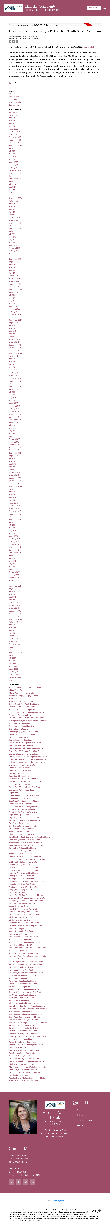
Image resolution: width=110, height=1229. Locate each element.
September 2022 (15, 229)
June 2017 (12, 395)
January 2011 (14, 608)
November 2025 (15, 140)
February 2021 (14, 279)
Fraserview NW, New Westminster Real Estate (26, 845)
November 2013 (15, 514)
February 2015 (14, 472)
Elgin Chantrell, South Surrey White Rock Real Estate (29, 837)
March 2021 (13, 276)
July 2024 (12, 184)
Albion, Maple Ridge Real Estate (21, 693)
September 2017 (15, 387)
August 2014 (13, 489)
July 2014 (12, 492)
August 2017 (13, 389)
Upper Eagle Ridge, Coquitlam (20, 1039)
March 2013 (13, 536)
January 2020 (14, 312)
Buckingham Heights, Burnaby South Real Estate (28, 721)
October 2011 (14, 583)
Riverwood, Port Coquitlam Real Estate (24, 989)
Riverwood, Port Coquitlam (19, 987)
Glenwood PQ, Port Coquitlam (20, 854)
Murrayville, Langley (16, 928)
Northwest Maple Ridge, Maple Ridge (23, 953)
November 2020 (15, 284)
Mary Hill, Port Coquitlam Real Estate (23, 909)
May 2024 (12, 187)
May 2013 (12, 531)
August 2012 (13, 555)
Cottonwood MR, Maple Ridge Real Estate (25, 806)
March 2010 (13, 636)
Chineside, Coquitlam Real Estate (22, 765)
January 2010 (14, 641)
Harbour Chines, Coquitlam (19, 865)
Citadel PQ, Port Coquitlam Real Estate (24, 771)
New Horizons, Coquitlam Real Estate (23, 937)
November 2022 (15, 223)
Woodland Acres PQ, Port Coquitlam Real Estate (27, 1078)
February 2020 (14, 309)
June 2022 (12, 237)
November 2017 (15, 381)
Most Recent (14, 112)
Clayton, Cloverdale (16, 773)
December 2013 (15, 511)
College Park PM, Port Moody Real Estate (25, 787)
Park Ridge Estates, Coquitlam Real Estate (25, 964)
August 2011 (13, 589)
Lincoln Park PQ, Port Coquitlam (21, 892)
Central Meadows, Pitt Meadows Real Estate (26, 748)
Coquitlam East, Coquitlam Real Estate (24, 795)
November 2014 (15, 481)
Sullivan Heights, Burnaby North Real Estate (26, 1028)
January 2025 (14, 168)
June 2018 (12, 362)
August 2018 (13, 356)
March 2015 (13, 470)
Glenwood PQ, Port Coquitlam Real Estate (25, 856)
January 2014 (14, 508)
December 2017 (15, 378)
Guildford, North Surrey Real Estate (23, 862)
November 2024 (15, 173)
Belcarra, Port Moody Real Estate (22, 707)
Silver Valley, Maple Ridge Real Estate (23, 1003)
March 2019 (13, 337)
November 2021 (15, 254)
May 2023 (12, 209)
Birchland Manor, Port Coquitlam (22, 710)
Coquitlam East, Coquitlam (19, 793)
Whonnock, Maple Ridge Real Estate (23, 1070)
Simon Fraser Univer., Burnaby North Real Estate (28, 1009)
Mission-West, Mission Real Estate (22, 920)
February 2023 (14, 218)
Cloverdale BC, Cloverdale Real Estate (23, 779)
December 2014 (15, 478)
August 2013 (13, 522)
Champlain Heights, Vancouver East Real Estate (27, 759)
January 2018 (14, 375)
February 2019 (14, 339)
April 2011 (12, 600)
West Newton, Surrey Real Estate (22, 1053)
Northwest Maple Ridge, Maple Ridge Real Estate (28, 956)
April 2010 (12, 633)
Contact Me (93, 8)
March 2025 (13, 162)
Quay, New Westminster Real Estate (23, 976)
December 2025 (15, 137)
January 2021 (14, 281)
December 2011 (15, 578)
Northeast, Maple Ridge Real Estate (23, 951)
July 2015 (12, 459)
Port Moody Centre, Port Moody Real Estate (26, 973)
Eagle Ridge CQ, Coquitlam (19, 815)
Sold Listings (14, 105)
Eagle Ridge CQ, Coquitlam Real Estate (24, 818)
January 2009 (14, 675)
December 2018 (15, 345)
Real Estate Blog (15, 102)
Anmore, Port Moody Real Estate (21, 701)
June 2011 (12, 594)
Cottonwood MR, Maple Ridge (20, 804)
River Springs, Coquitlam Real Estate (23, 984)
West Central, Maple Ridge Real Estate (24, 1050)
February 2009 (14, 672)
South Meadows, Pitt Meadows (21, 1011)
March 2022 (13, 245)
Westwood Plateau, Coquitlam (20, 1056)
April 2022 (12, 242)
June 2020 (12, 298)
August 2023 (13, 201)
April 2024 (13, 190)
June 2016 (12, 428)
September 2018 (15, 353)
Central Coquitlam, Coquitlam (20, 740)
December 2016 (15, 411)
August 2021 (13, 262)
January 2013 (14, 542)
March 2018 (13, 370)
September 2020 (15, 290)
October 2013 (14, 517)
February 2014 (14, 506)
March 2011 (13, 603)
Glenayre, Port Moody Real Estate (22, 851)
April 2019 (12, 334)
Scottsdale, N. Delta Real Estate (21, 998)
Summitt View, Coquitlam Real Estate (23, 1031)
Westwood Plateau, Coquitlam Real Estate (25, 1059)
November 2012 (15, 547)
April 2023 (12, 212)
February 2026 (14, 132)
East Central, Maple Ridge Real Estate (23, 826)
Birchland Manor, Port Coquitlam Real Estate (26, 712)
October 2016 (14, 417)
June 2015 (12, 461)
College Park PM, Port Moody (20, 784)
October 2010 (14, 616)
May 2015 (12, 464)
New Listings (14, 97)
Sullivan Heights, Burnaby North (21, 1025)
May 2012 (12, 564)
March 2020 (13, 306)
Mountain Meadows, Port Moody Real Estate (26, 926)
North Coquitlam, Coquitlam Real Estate (24, 942)
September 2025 (15, 145)
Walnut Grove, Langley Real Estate (22, 1042)
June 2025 (12, 154)
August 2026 (13, 115)
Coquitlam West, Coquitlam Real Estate (24, 801)
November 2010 (15, 614)
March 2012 (13, 569)
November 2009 (15, 647)
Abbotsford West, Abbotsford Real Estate (25, 687)
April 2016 (12, 434)
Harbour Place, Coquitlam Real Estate (23, 870)
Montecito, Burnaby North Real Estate (24, 923)
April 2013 (12, 533)
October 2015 (14, 450)
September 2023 (15, 198)
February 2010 (14, 639)
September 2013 (15, 519)
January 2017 (14, 409)
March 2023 (13, 215)
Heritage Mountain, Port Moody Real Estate (26, 879)
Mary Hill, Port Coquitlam (18, 906)
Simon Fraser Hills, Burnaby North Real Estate (27, 1006)
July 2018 (12, 359)
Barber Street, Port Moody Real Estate (24, 704)
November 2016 (15, 414)
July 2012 (12, 558)
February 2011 (14, 605)
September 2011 (15, 586)
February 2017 (14, 406)
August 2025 (13, 148)
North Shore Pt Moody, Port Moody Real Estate (27, 948)
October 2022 (14, 226)
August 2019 (13, 323)
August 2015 (13, 456)
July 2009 (12, 658)
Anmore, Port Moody (17, 698)
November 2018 (15, 348)
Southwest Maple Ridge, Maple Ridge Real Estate (28, 1023)
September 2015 (15, 453)
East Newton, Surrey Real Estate (21, 829)
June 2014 (12, 495)
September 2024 (15, 179)
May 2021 (12, 270)
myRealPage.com (58, 1201)
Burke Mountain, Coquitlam (19, 723)
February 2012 (14, 572)
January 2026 (14, 134)
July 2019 (12, 326)
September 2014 (15, 486)
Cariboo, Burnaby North (18, 737)
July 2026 (12, 118)
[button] (94, 8)
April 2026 (13, 126)
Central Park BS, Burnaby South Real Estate (26, 751)
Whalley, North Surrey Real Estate (22, 1064)
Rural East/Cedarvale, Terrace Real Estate (25, 992)
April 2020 (13, 303)
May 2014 (12, 497)
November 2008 (15, 680)
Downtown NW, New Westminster (22, 809)
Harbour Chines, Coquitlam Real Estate (29, 38)
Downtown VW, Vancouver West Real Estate (26, 812)
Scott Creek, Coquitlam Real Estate (22, 995)
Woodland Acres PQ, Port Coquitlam (23, 1075)
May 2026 (12, 123)
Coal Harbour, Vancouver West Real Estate (25, 782)
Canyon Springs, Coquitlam (19, 729)
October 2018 (14, 350)
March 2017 (13, 403)
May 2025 (12, 157)
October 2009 (14, 650)
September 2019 (15, 320)
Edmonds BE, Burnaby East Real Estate (24, 834)
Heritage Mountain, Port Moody (21, 876)
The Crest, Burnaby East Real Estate (23, 1034)
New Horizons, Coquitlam (19, 934)
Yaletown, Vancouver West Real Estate (24, 1081)
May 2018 (12, 364)
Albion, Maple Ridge (16, 690)
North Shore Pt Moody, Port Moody (22, 945)
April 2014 (12, 500)
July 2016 (12, 425)
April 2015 (12, 467)
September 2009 (15, 652)
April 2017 (12, 400)
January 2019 (14, 342)
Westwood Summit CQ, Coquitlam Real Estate (26, 1061)
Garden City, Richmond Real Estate (22, 848)
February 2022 (14, 248)
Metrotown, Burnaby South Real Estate (24, 912)
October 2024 (14, 176)
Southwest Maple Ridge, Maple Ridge (23, 1020)
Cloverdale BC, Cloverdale (19, 776)
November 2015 (15, 447)
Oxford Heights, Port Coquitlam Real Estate (26, 962)
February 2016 (14, 439)
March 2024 (13, 193)
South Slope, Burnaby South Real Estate (24, 1017)
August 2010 (13, 622)
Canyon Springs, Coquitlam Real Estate (24, 732)
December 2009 (15, 644)
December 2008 (15, 677)
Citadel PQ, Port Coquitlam (19, 768)
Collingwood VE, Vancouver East (21, 790)
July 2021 (12, 265)
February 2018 (14, 373)
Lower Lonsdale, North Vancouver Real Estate (27, 898)
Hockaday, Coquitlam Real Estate (22, 884)
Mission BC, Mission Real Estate (21, 917)
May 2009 (12, 664)
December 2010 (15, 611)
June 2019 (12, 328)
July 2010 (12, 625)
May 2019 (12, 331)
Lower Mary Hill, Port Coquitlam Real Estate (26, 901)
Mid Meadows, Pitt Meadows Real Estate (24, 915)
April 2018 (12, 367)
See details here (89, 47)
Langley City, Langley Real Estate (21, 890)
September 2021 (15, 259)
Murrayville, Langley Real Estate (21, 931)
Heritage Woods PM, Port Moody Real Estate (26, 881)
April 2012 (12, 567)
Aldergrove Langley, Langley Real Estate (24, 696)
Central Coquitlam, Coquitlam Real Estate (25, 743)
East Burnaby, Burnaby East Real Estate (24, 820)
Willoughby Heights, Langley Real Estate (24, 1072)
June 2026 (12, 121)
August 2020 (13, 292)
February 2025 (14, 165)
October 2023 (14, 195)
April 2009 (13, 666)
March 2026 (13, 129)
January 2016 (14, 442)
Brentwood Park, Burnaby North (21, 715)
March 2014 (13, 503)
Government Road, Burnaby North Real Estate (27, 859)
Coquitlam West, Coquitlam (19, 798)
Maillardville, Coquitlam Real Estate (23, 903)
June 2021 (12, 267)
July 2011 (12, 592)
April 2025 (12, 159)
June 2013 (12, 528)
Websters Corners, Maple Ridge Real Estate (26, 1045)
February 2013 (14, 539)
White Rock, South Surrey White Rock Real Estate (28, 1067)
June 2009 (13, 661)
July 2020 (12, 295)
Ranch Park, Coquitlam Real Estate (22, 981)
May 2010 (12, 630)
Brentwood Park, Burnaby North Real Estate (26, 718)
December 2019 (15, 314)
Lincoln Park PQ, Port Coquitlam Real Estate (26, 895)
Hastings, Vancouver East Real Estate (23, 873)
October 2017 (14, 384)
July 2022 (12, 234)
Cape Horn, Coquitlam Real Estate (22, 735)
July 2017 (12, 392)
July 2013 (12, 525)
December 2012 (15, 544)
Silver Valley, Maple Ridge (19, 1000)
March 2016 (13, 436)
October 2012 (14, 550)
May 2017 (12, 398)
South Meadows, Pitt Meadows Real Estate (25, 1014)
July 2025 (12, 151)
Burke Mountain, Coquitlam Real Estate (24, 726)
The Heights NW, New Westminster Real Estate (27, 1036)
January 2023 (14, 220)
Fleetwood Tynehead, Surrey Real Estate (25, 840)
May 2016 (12, 431)
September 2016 (15, 420)
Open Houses (14, 99)
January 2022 (14, 251)
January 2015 (14, 475)
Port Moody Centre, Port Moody (21, 970)
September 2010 (15, 619)
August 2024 (13, 182)
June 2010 (12, 627)
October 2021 (14, 256)
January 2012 (14, 575)
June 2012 (12, 561)
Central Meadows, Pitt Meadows (21, 746)
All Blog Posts (14, 94)
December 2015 (15, 445)
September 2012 (15, 553)
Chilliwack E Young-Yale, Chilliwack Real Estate (27, 762)
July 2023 (12, 204)
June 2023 (12, 206)
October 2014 (14, 484)
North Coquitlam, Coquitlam (20, 939)
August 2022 (13, 231)
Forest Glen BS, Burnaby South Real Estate (25, 843)
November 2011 (15, 580)
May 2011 (12, 597)
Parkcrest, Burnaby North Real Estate (24, 967)
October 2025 (14, 143)
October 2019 (14, 317)
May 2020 (12, 301)
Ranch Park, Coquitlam (18, 978)
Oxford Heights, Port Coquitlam (21, 959)
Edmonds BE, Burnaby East (19, 831)
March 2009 (13, 669)
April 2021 (12, 273)
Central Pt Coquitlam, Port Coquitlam (23, 754)
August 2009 (13, 655)
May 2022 (12, 240)
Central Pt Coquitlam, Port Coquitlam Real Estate (28, 757)
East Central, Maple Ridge (19, 823)
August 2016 (13, 422)
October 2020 (14, 287)
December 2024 (15, 170)
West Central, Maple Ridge (19, 1048)
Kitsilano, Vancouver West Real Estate (23, 887)
